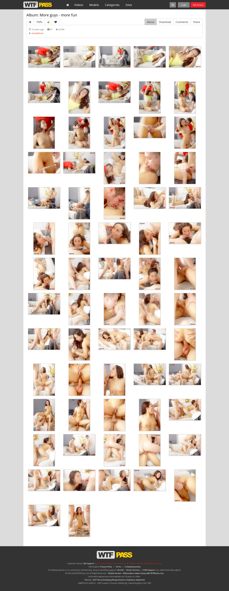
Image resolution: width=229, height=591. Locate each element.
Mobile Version (114, 573)
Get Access (198, 4)
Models (94, 5)
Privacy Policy (106, 566)
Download (165, 22)
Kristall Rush (37, 33)
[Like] (48, 22)
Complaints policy (133, 566)
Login (183, 4)
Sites (129, 5)
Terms (118, 566)
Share (196, 22)
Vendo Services (133, 570)
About (150, 22)
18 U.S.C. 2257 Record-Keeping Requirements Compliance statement (114, 580)
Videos (78, 5)
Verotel (120, 570)
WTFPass (37, 5)
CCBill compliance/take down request (145, 563)
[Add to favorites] (55, 22)
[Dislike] (30, 22)
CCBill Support (148, 570)
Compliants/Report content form (111, 563)
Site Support (88, 563)
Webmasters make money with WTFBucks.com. (143, 573)
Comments (182, 22)
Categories (112, 5)
